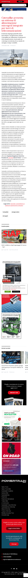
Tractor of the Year (6, 511)
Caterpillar (11, 157)
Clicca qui (14, 544)
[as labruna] (11, 450)
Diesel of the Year (6, 509)
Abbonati (20, 1)
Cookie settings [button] (16, 291)
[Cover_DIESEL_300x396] (14, 326)
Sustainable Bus (5, 495)
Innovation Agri (5, 515)
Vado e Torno (5, 487)
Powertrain (4, 497)
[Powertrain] (6, 1)
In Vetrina (12, 249)
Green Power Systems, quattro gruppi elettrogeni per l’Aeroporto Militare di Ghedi (12, 367)
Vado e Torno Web (6, 489)
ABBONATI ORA (14, 392)
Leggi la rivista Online (14, 528)
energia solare (15, 212)
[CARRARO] (11, 434)
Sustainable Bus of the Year (8, 507)
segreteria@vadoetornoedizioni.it (12, 559)
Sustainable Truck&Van (7, 491)
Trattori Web (5, 501)
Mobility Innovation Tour (8, 513)
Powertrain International (8, 499)
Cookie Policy (13, 289)
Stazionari (12, 372)
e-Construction (5, 503)
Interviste (16, 249)
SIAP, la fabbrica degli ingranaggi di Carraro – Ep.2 (14, 246)
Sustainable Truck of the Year (9, 505)
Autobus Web (5, 493)
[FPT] (14, 299)
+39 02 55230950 (7, 556)
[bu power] (14, 10)
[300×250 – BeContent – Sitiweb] (11, 466)
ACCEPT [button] (7, 291)
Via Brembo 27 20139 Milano (10, 554)
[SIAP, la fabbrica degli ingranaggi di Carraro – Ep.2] (14, 236)
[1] (11, 417)
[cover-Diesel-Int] (14, 273)
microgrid (5, 216)
